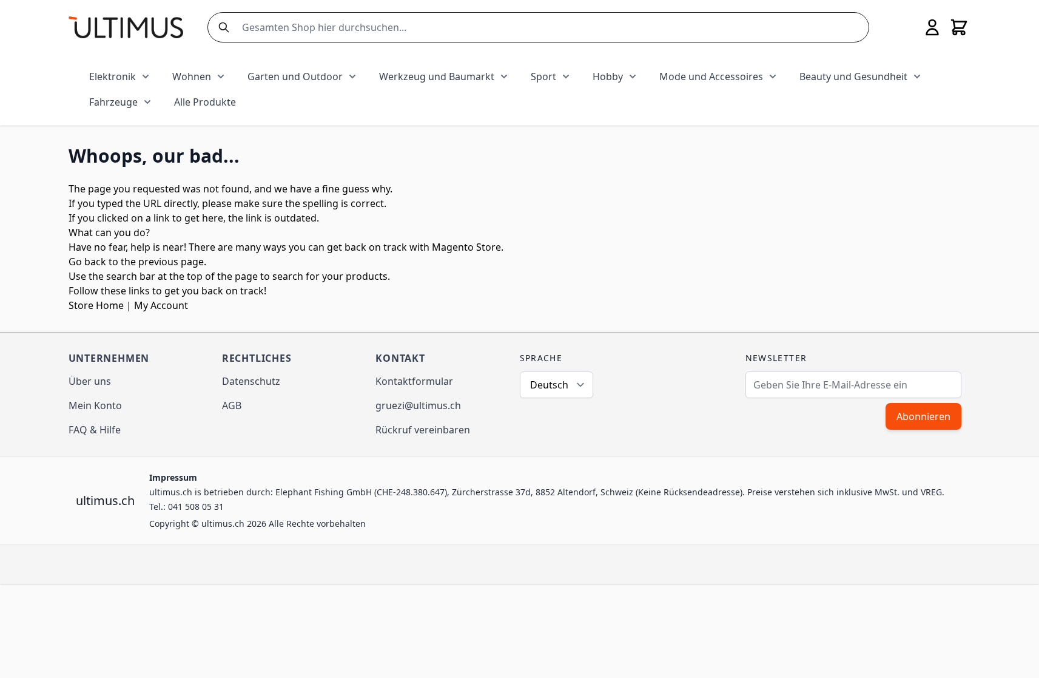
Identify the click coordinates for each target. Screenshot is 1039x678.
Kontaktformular (414, 381)
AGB (231, 405)
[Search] (221, 27)
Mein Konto (95, 405)
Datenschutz (251, 381)
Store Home (96, 305)
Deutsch (549, 385)
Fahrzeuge (113, 102)
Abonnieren (923, 416)
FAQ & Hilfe (95, 429)
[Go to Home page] (126, 27)
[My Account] (932, 27)
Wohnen (191, 76)
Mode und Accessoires (711, 76)
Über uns (90, 381)
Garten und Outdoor (295, 76)
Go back (87, 261)
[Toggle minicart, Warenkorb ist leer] (959, 27)
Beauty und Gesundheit (853, 76)
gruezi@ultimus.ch (418, 405)
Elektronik (112, 76)
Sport (543, 76)
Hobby (608, 76)
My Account (161, 305)
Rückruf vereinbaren (422, 429)
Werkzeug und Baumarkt (436, 76)
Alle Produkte (205, 102)
